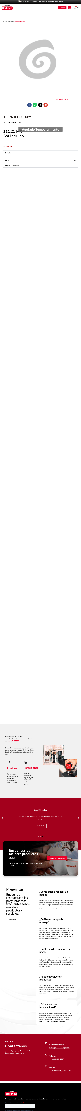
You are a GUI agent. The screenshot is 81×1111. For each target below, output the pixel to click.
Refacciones (11, 21)
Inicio (5, 21)
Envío (7, 160)
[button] (69, 7)
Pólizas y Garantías (12, 165)
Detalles (8, 153)
